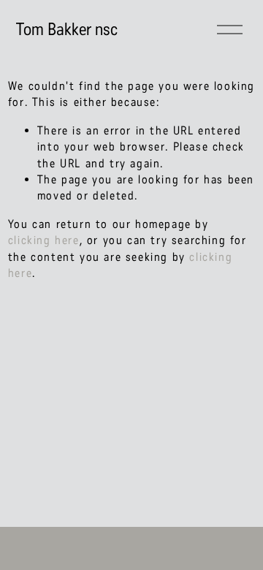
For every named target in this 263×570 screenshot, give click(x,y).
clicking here (44, 240)
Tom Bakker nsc (67, 29)
